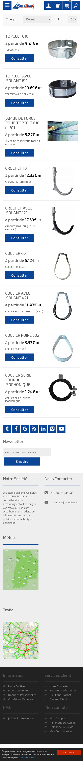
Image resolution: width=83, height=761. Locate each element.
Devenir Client (58, 699)
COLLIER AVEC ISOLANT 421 (17, 295)
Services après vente (63, 690)
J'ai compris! (69, 752)
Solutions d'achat (60, 695)
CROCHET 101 (16, 168)
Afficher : (59, 19)
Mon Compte (57, 718)
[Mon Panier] (66, 5)
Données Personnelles (22, 695)
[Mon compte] (48, 5)
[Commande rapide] (57, 5)
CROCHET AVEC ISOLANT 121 (18, 210)
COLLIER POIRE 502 (22, 335)
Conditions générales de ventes (28, 699)
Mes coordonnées (61, 731)
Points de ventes (18, 690)
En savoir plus (27, 757)
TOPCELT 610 (16, 36)
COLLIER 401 (16, 253)
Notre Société (16, 686)
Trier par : (11, 19)
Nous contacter (59, 686)
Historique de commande (65, 722)
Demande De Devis (61, 727)
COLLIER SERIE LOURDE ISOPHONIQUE (18, 380)
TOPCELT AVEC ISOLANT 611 (18, 78)
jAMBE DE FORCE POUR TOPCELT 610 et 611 (22, 123)
